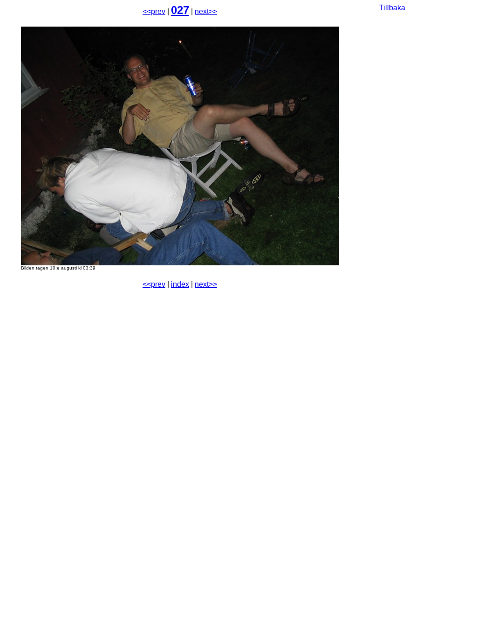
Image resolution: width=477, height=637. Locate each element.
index (180, 284)
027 (180, 10)
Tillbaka (392, 8)
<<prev (154, 11)
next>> (206, 11)
